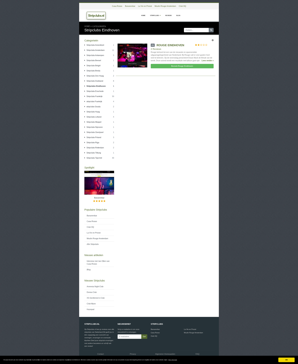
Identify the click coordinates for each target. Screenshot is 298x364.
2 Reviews (156, 49)
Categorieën (99, 26)
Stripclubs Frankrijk (94, 96)
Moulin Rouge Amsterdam (165, 6)
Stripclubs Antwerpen (95, 55)
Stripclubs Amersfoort (95, 45)
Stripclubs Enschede (95, 91)
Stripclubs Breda (93, 71)
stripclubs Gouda (93, 107)
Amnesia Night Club (95, 287)
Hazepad (90, 309)
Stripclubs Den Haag (95, 76)
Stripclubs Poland (93, 137)
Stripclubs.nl (96, 15)
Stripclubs (154, 15)
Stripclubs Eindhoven (96, 86)
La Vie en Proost (145, 6)
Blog (178, 15)
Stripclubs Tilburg (93, 153)
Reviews (168, 15)
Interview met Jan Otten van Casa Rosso (98, 262)
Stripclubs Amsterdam (95, 50)
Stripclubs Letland (93, 117)
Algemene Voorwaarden (165, 354)
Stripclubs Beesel (93, 60)
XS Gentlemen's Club (96, 298)
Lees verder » (208, 61)
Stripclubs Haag (93, 112)
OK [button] (286, 360)
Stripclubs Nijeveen (94, 127)
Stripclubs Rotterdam (95, 148)
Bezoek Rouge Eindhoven (182, 66)
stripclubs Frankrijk (94, 101)
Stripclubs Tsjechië (94, 158)
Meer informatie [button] (172, 360)
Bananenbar (130, 6)
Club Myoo (91, 304)
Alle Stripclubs (93, 244)
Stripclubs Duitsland (94, 81)
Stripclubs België (93, 66)
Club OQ (182, 6)
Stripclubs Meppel (93, 122)
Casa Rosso (117, 6)
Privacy (133, 354)
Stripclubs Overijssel (94, 132)
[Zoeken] (211, 30)
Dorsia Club (92, 292)
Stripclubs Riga (92, 143)
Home (143, 15)
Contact (100, 354)
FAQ (197, 354)
